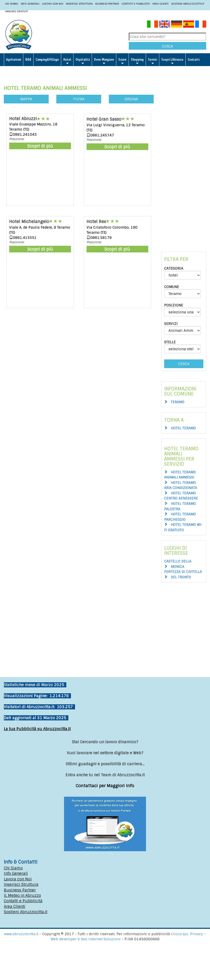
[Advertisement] (183, 157)
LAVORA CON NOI (52, 3)
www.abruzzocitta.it (21, 934)
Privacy (197, 934)
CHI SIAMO (11, 3)
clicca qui (179, 934)
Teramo (177, 402)
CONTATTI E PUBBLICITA (136, 3)
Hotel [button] (67, 59)
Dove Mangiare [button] (104, 59)
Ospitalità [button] (83, 59)
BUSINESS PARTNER (107, 3)
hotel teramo (183, 428)
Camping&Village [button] (47, 59)
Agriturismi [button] (13, 59)
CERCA (167, 46)
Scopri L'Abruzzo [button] (172, 59)
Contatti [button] (194, 59)
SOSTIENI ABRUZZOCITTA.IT (187, 3)
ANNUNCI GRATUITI (16, 11)
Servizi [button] (152, 59)
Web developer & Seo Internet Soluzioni (86, 939)
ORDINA (131, 99)
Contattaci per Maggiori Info (105, 785)
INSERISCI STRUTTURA (79, 3)
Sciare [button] (122, 59)
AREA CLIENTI (160, 3)
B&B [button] (28, 59)
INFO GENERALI (30, 3)
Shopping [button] (137, 59)
